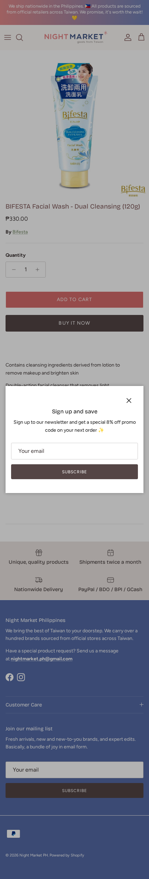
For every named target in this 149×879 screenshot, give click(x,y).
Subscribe (74, 471)
